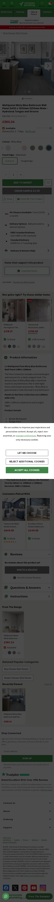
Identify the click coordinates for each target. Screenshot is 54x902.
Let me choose (27, 453)
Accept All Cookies (27, 470)
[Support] (5, 896)
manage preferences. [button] (26, 435)
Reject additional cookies (27, 461)
